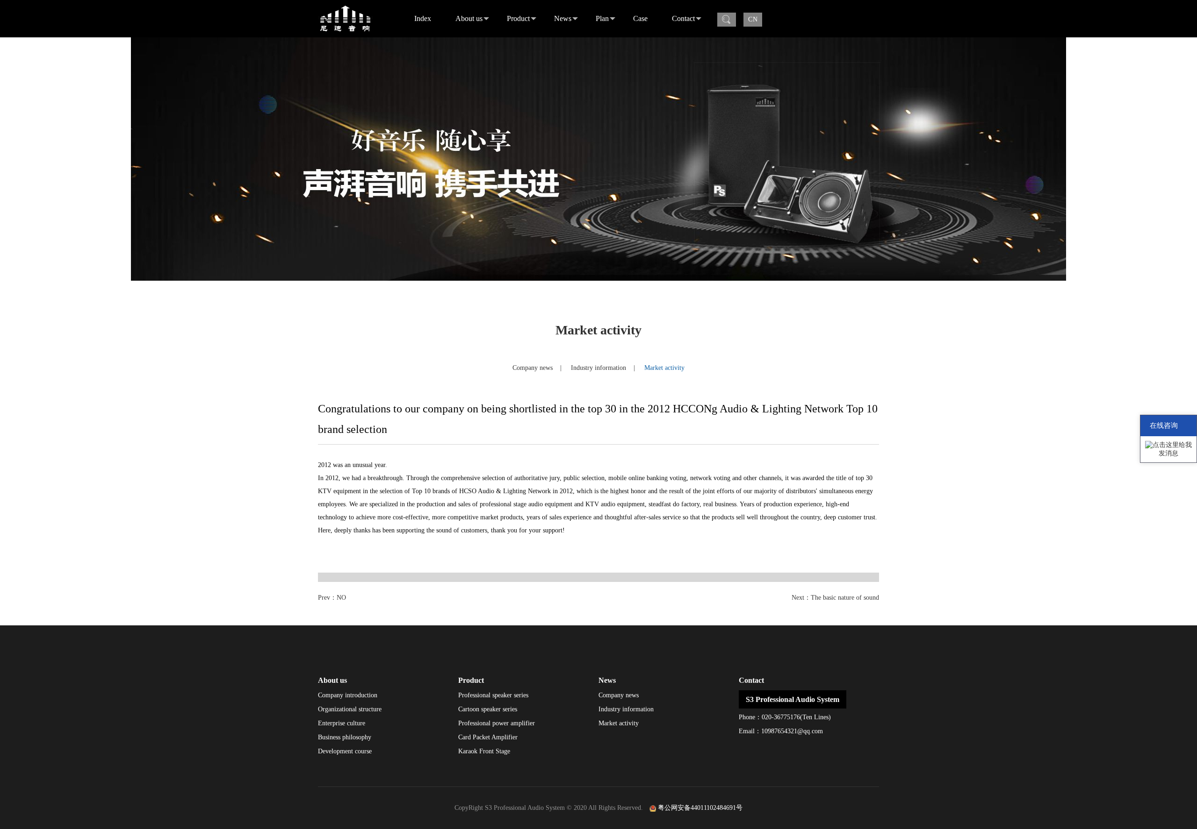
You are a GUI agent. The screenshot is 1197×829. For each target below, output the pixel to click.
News (562, 18)
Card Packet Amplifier (488, 737)
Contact (683, 18)
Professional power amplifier (496, 723)
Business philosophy (344, 737)
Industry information (598, 367)
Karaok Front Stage (484, 751)
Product (518, 18)
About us (469, 18)
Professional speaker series (493, 695)
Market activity (664, 367)
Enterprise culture (341, 723)
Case (640, 18)
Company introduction (347, 695)
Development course (345, 751)
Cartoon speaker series (487, 709)
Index (422, 18)
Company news (532, 367)
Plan (602, 18)
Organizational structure (350, 709)
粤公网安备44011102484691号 (700, 807)
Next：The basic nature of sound (835, 597)
